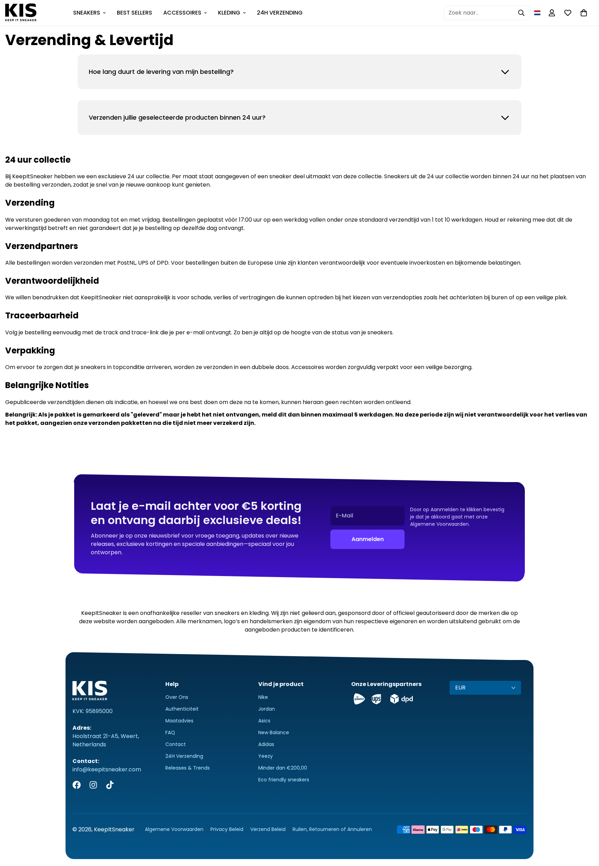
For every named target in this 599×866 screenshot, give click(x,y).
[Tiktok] (110, 785)
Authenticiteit (182, 708)
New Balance (273, 732)
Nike (263, 697)
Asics (264, 720)
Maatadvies (179, 720)
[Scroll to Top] (585, 828)
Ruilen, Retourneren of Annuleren (332, 829)
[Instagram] (93, 785)
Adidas (266, 744)
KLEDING (229, 13)
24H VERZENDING (280, 13)
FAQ (170, 732)
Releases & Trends (187, 767)
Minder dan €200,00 (282, 767)
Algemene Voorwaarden (174, 829)
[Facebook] (76, 785)
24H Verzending (184, 756)
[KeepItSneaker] (20, 13)
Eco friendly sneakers (283, 779)
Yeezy (265, 756)
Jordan (266, 708)
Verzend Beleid (268, 829)
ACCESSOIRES (182, 13)
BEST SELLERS (134, 13)
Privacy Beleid (226, 829)
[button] (537, 13)
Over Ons (176, 697)
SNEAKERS (86, 13)
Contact (175, 744)
